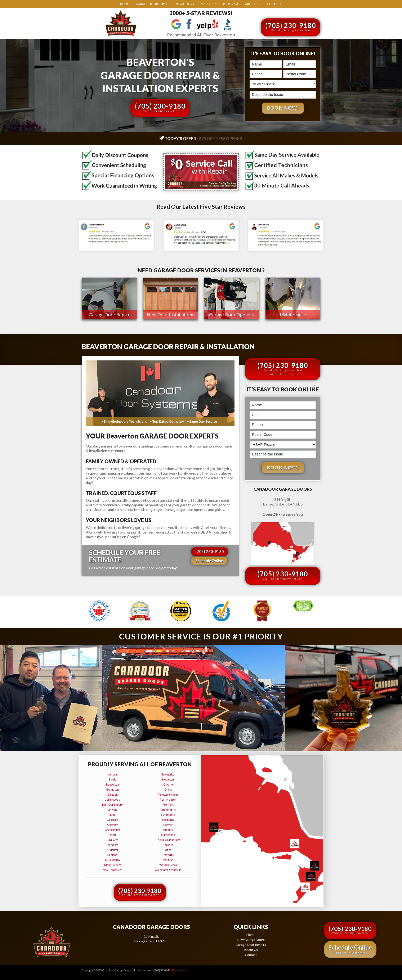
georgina (112, 819)
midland (112, 855)
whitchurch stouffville (168, 870)
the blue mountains (168, 839)
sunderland (168, 834)
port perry (168, 804)
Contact (274, 4)
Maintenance (293, 314)
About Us (252, 4)
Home (124, 4)
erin (112, 814)
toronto (168, 844)
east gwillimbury (112, 804)
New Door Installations (170, 314)
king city (112, 839)
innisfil (112, 834)
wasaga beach (168, 865)
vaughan (168, 860)
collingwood (112, 799)
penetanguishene (168, 794)
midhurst (112, 849)
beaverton (112, 784)
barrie (112, 779)
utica (168, 849)
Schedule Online (209, 560)
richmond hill (168, 809)
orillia (168, 789)
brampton (112, 789)
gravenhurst (112, 829)
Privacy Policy (180, 970)
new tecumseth (112, 870)
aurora (112, 774)
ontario (168, 784)
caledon (112, 794)
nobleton (168, 779)
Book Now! (283, 108)
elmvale (112, 809)
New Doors (185, 4)
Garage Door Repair (152, 4)
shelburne (168, 819)
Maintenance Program (219, 4)
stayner (168, 824)
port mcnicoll (168, 799)
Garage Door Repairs (251, 945)
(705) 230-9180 (290, 26)
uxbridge (168, 855)
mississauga (112, 860)
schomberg (168, 814)
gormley (112, 824)
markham (112, 844)
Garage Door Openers (231, 314)
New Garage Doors (251, 939)
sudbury (168, 829)
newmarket (168, 774)
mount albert (112, 865)
